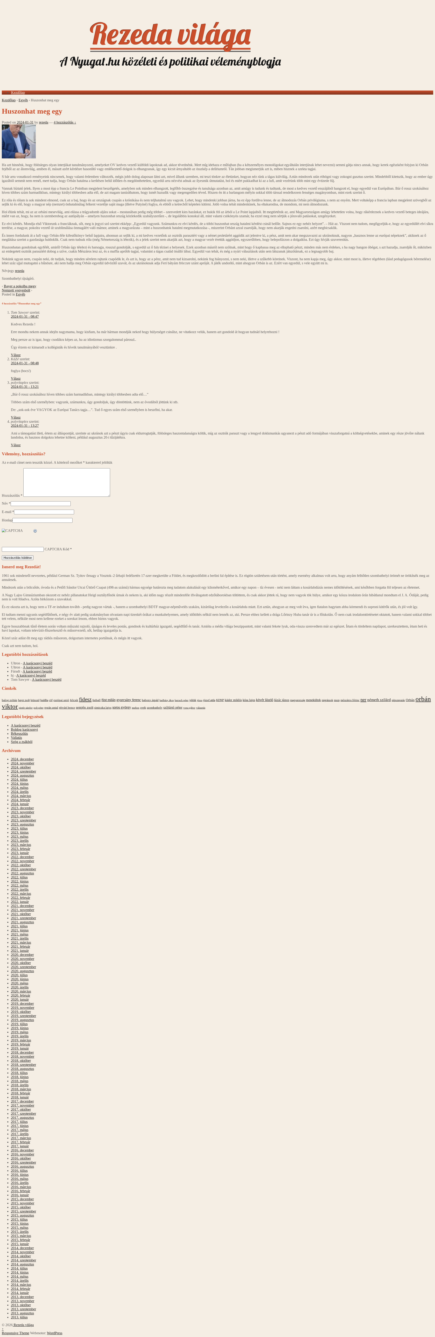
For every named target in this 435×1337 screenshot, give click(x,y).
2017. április (20, 1134)
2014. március (21, 1285)
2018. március (21, 1089)
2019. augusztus (22, 1020)
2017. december (22, 1101)
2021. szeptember (23, 918)
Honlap (7, 520)
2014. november (22, 1252)
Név (5, 503)
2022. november (22, 861)
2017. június (20, 1126)
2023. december (22, 808)
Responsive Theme (15, 1333)
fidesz (85, 699)
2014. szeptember (23, 1260)
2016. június (20, 1175)
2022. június (20, 881)
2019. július (19, 1024)
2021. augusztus (22, 922)
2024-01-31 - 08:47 (25, 316)
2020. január (20, 999)
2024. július (19, 779)
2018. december (22, 1052)
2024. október (21, 767)
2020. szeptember (23, 967)
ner (363, 699)
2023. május (19, 836)
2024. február (20, 800)
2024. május (19, 788)
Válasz (16, 355)
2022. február (20, 898)
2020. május (19, 983)
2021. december (22, 906)
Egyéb (23, 100)
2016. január (20, 1195)
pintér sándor (26, 707)
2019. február (20, 1044)
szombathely (154, 707)
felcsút (74, 700)
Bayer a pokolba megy (20, 286)
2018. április (20, 1085)
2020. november (22, 959)
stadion (135, 708)
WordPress (54, 1333)
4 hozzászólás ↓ (65, 122)
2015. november (22, 1203)
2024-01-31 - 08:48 (25, 363)
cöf (51, 700)
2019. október (21, 1012)
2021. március (21, 942)
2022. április (20, 889)
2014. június (20, 1272)
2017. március (21, 1138)
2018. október (21, 1060)
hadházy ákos (167, 700)
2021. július (19, 926)
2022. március (21, 893)
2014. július (19, 1268)
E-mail (6, 512)
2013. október (21, 1305)
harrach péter (181, 700)
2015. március (21, 1236)
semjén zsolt (84, 707)
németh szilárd (379, 700)
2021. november (22, 910)
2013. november (22, 1301)
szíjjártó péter (172, 707)
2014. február (20, 1289)
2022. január (20, 902)
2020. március (21, 991)
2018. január (20, 1097)
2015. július (19, 1219)
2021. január (20, 951)
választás (200, 708)
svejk (143, 707)
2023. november (22, 812)
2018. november (22, 1056)
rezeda (43, 122)
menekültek (313, 700)
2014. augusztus (22, 1264)
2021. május (19, 934)
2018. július (19, 1073)
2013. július (19, 1317)
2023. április (20, 841)
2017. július (19, 1122)
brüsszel (35, 700)
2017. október (21, 1109)
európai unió (61, 700)
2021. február (20, 946)
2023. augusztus (22, 824)
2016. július (19, 1170)
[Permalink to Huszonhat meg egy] (19, 157)
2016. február (20, 1191)
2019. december (22, 1003)
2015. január (20, 1244)
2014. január (20, 1293)
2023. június (20, 832)
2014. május (19, 1276)
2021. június (20, 930)
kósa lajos (249, 700)
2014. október (21, 1256)
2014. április (20, 1280)
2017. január (20, 1146)
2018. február (20, 1093)
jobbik (192, 700)
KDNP (220, 700)
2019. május (19, 1032)
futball (96, 700)
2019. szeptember (23, 1016)
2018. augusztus (22, 1069)
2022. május (19, 885)
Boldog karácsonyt (24, 729)
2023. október (21, 816)
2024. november (22, 763)
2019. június (20, 1028)
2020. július (19, 975)
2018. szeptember (23, 1065)
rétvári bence (67, 707)
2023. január (20, 853)
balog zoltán (9, 700)
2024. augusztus (22, 775)
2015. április (20, 1232)
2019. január (20, 1048)
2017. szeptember (23, 1113)
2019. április (20, 1036)
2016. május (19, 1179)
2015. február (20, 1240)
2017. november (22, 1105)
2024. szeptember (23, 771)
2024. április (20, 792)
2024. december (22, 759)
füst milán (109, 700)
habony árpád (150, 700)
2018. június (20, 1077)
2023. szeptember (23, 820)
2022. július (19, 877)
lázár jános (281, 700)
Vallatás (16, 738)
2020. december (22, 955)
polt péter (39, 707)
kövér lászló (264, 700)
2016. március (21, 1187)
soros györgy (121, 707)
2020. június (20, 979)
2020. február (20, 995)
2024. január (20, 804)
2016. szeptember (23, 1162)
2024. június (20, 783)
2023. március (21, 845)
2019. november (22, 1008)
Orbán (410, 700)
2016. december (22, 1150)
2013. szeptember (23, 1309)
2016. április (20, 1183)
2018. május (19, 1081)
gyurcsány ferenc (128, 700)
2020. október (21, 963)
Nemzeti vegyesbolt (16, 290)
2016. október (21, 1158)
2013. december (22, 1297)
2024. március (21, 796)
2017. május (19, 1130)
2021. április (20, 938)
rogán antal (51, 707)
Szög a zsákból (21, 742)
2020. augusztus (22, 971)
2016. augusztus (22, 1166)
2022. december (22, 857)
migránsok (327, 700)
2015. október (21, 1207)
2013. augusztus (22, 1313)
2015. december (22, 1199)
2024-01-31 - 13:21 (25, 387)
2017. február (20, 1142)
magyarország (297, 700)
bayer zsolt (24, 700)
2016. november (22, 1154)
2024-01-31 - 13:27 (25, 425)
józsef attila (209, 700)
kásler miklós (233, 700)
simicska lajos (102, 707)
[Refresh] (35, 531)
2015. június (20, 1223)
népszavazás (398, 700)
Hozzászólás (12, 495)
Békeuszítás (19, 733)
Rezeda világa (23, 1325)
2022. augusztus (22, 873)
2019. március (21, 1040)
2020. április (20, 987)
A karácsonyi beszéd (37, 663)
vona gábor (189, 707)
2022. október (21, 865)
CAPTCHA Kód (57, 549)
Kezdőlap (18, 92)
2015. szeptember (23, 1211)
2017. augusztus (22, 1118)
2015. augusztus (22, 1215)
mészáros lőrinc (350, 700)
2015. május (19, 1228)
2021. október (21, 914)
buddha (44, 700)
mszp (337, 700)
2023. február (20, 849)
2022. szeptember (23, 869)
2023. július (19, 828)
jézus (199, 700)
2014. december (22, 1248)
